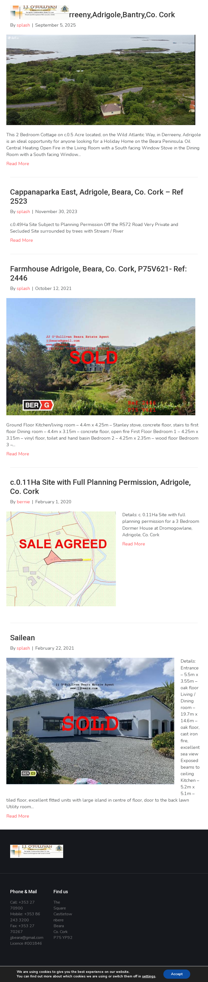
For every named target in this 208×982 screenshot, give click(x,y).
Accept (177, 974)
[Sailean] (90, 721)
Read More (17, 164)
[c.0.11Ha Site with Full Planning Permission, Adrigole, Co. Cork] (61, 559)
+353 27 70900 (22, 905)
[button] (188, 19)
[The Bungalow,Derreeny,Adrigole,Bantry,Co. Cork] (100, 79)
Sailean (22, 637)
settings (148, 976)
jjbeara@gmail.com (26, 937)
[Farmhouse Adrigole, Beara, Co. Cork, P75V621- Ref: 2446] (100, 356)
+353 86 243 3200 (25, 917)
